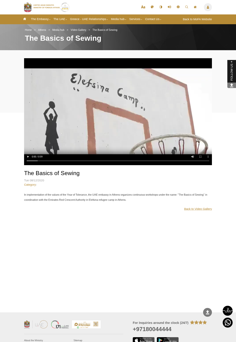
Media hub (117, 19)
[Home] (25, 19)
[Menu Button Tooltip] (208, 7)
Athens (42, 30)
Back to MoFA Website (197, 19)
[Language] (178, 7)
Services (134, 19)
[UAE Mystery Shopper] (86, 325)
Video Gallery (78, 30)
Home (28, 30)
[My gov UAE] (59, 325)
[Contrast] (160, 7)
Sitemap (78, 340)
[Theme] (152, 7)
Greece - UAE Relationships (88, 19)
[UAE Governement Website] (35, 325)
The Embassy (40, 19)
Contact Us (152, 19)
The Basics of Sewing (104, 30)
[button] (228, 311)
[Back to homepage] (42, 11)
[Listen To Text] (169, 7)
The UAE (59, 19)
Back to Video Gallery (198, 209)
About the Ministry (33, 340)
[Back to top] (207, 312)
